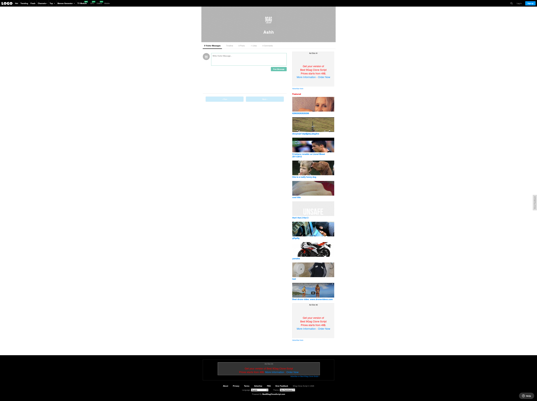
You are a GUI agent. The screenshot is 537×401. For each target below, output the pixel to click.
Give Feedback (281, 386)
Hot (16, 3)
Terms (246, 386)
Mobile (107, 3)
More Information (306, 77)
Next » (265, 99)
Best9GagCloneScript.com (273, 394)
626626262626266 (300, 113)
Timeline (229, 45)
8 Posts (242, 45)
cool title (296, 197)
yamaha (296, 258)
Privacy (236, 386)
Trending (24, 3)
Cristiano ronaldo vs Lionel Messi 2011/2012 (308, 155)
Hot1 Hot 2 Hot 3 (300, 217)
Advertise (258, 386)
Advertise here (297, 88)
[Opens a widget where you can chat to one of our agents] (526, 396)
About (225, 386)
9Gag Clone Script (7, 3)
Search (511, 3)
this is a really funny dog (304, 177)
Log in (519, 3)
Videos (99, 3)
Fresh (32, 3)
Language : (246, 390)
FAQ (269, 386)
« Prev (224, 99)
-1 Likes (253, 45)
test (294, 279)
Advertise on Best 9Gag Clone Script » (305, 376)
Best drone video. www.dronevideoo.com (312, 299)
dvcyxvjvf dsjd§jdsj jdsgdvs (305, 133)
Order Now (324, 77)
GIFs (92, 3)
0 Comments (267, 45)
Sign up (530, 3)
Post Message (278, 69)
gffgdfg (295, 238)
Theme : (276, 390)
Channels (42, 3)
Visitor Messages (212, 45)
